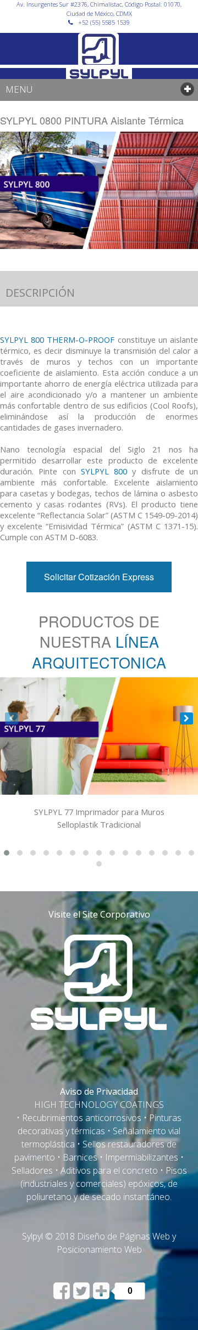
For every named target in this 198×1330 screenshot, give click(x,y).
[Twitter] (82, 1295)
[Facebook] (63, 1295)
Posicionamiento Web (99, 1249)
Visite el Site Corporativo (99, 914)
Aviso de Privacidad (99, 1091)
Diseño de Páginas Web (123, 1236)
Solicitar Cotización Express (99, 576)
